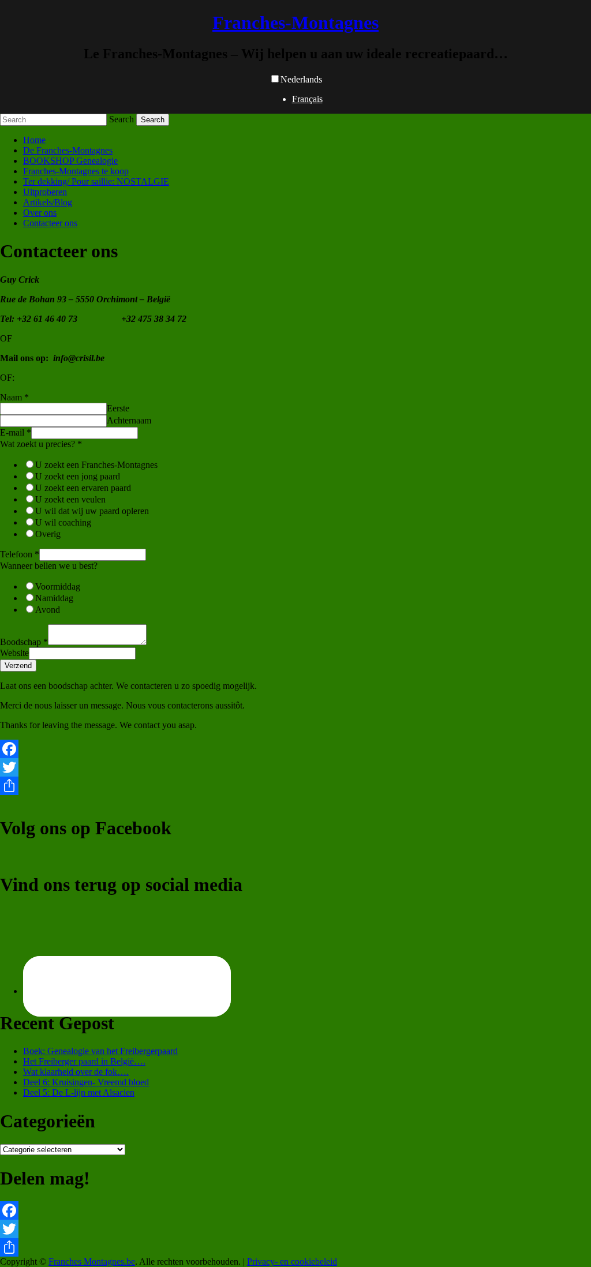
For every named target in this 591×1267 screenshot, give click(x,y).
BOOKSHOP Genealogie (70, 161)
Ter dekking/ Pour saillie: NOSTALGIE (96, 181)
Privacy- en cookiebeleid (292, 1261)
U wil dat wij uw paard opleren (92, 511)
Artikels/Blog (47, 202)
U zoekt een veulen (70, 499)
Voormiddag (57, 586)
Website (14, 653)
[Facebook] (295, 749)
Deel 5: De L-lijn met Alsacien (78, 1092)
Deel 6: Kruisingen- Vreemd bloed (86, 1082)
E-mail (15, 432)
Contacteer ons (50, 223)
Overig (48, 534)
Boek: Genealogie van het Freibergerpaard (100, 1051)
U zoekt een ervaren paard (83, 488)
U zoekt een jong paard (77, 476)
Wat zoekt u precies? (41, 444)
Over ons (40, 213)
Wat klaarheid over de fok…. (76, 1072)
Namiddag (54, 598)
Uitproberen (45, 192)
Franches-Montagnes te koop (76, 171)
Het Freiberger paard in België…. (84, 1061)
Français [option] (307, 99)
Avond (47, 609)
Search (121, 119)
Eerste (118, 408)
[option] (307, 99)
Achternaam (129, 420)
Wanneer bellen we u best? (49, 566)
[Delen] (295, 786)
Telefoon (19, 554)
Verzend (18, 665)
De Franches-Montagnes (68, 150)
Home (34, 140)
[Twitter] (295, 767)
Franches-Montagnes (295, 22)
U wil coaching (63, 522)
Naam (14, 397)
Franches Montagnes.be (91, 1261)
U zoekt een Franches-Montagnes (96, 465)
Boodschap (24, 642)
